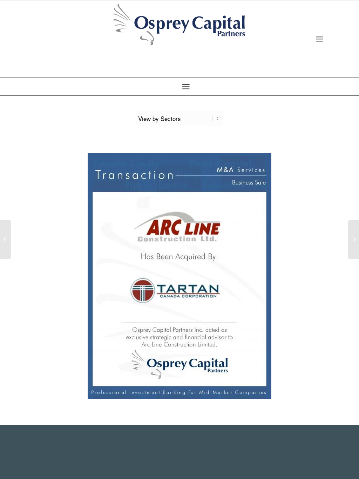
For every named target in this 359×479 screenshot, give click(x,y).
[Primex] (353, 239)
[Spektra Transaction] (5, 239)
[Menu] (319, 39)
